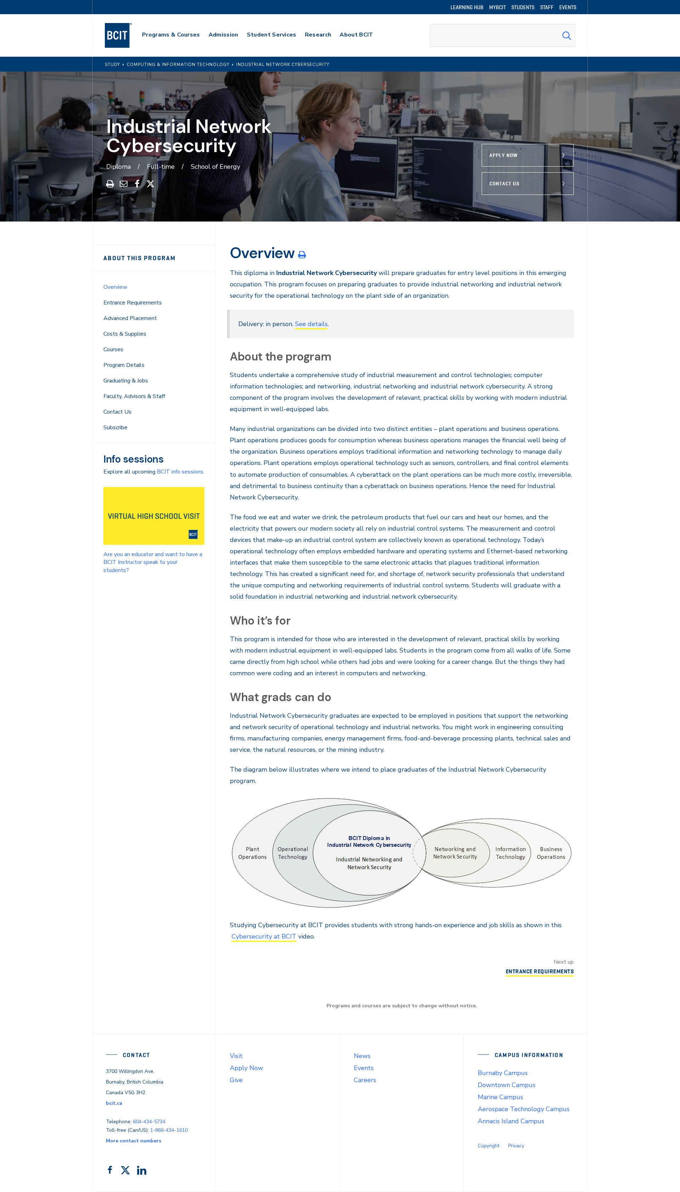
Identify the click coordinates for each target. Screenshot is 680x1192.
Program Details (123, 365)
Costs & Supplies (124, 334)
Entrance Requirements (132, 303)
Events (364, 1068)
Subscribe (115, 427)
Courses (113, 349)
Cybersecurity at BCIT (264, 936)
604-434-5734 (149, 1121)
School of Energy (215, 166)
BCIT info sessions (180, 472)
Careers (365, 1080)
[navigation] (125, 35)
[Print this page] (302, 254)
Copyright (488, 1145)
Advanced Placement (130, 318)
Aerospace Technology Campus (524, 1109)
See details (311, 324)
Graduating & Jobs (125, 381)
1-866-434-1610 (169, 1130)
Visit (236, 1056)
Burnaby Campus (503, 1073)
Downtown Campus (507, 1085)
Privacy (516, 1145)
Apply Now (503, 155)
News (362, 1056)
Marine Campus (500, 1097)
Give (236, 1080)
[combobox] (502, 35)
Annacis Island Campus (511, 1121)
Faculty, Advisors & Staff (134, 396)
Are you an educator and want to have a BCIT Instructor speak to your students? (152, 562)
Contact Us (504, 183)
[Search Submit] (566, 35)
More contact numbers (133, 1140)
